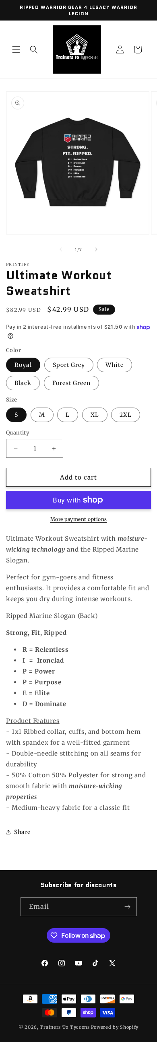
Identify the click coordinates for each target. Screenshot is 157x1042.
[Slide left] (61, 249)
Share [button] (22, 832)
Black (22, 383)
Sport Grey (69, 365)
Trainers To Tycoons (64, 1027)
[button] (16, 49)
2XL (126, 414)
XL (95, 414)
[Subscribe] (127, 906)
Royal (23, 365)
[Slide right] (96, 249)
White (114, 365)
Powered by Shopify (115, 1027)
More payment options (78, 519)
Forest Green (71, 383)
